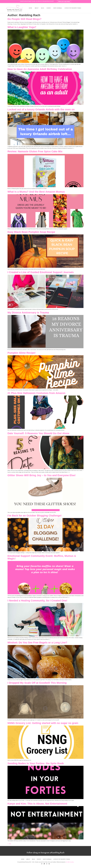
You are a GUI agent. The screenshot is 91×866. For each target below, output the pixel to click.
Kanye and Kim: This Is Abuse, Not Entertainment (37, 803)
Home (30, 8)
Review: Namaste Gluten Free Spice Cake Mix (35, 151)
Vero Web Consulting (70, 862)
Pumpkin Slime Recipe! (22, 352)
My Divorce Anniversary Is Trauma (28, 312)
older (9, 843)
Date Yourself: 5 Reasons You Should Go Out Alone (38, 433)
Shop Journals (57, 8)
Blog (42, 8)
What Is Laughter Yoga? (22, 27)
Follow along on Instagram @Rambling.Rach (45, 852)
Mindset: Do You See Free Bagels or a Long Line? (37, 642)
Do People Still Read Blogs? (24, 19)
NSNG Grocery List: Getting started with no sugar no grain (43, 723)
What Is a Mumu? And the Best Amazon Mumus (36, 191)
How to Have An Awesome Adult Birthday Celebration (40, 69)
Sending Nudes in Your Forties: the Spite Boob (36, 763)
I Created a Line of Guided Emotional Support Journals (41, 272)
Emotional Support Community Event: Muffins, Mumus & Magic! (42, 557)
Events (49, 8)
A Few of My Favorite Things (73, 8)
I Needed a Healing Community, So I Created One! (37, 600)
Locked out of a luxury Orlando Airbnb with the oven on (41, 109)
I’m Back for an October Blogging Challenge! (35, 515)
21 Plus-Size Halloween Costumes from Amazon (36, 393)
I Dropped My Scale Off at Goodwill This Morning (37, 682)
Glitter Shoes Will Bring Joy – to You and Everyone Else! (42, 475)
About (37, 8)
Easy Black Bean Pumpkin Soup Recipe (31, 232)
